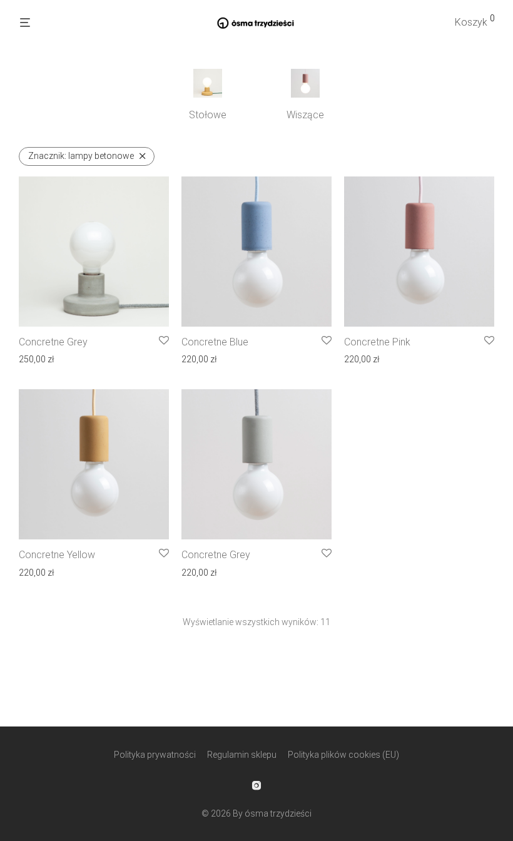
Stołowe (207, 115)
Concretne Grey (53, 342)
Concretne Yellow (57, 555)
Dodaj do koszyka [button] (49, 358)
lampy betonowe (81, 156)
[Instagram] (256, 785)
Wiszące (305, 115)
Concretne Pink (377, 342)
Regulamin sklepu (242, 755)
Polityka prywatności (155, 755)
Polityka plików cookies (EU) (343, 755)
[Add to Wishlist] (164, 341)
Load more (256, 661)
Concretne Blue (214, 342)
